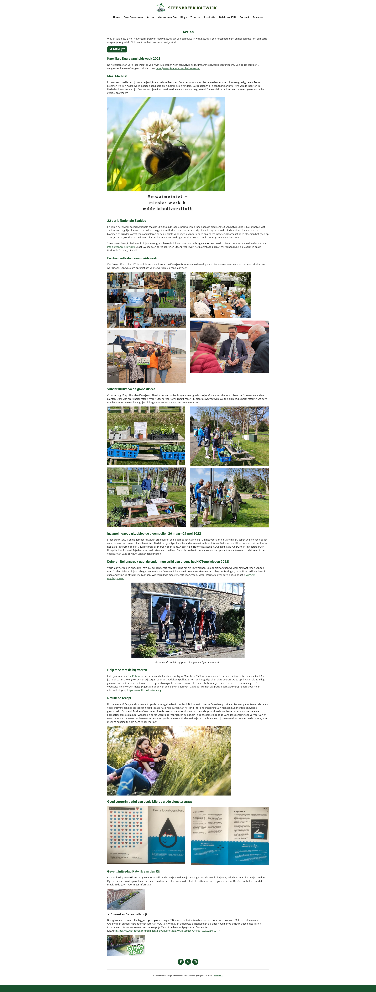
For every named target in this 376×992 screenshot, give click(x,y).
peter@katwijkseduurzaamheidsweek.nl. (178, 68)
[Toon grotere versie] (146, 835)
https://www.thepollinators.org (144, 690)
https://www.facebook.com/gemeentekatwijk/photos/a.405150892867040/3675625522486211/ (168, 930)
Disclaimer (218, 975)
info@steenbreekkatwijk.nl (121, 247)
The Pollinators (135, 676)
